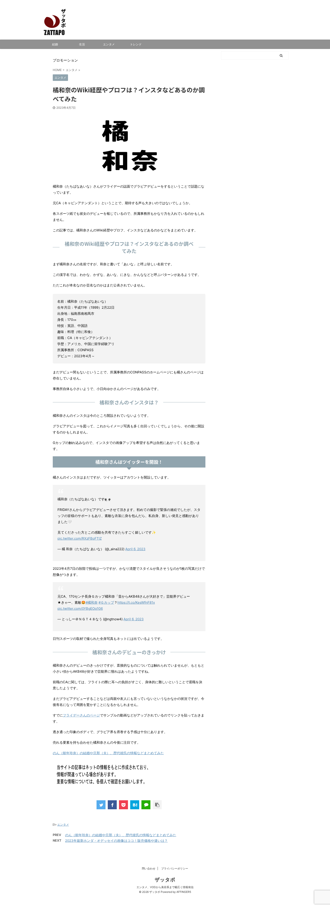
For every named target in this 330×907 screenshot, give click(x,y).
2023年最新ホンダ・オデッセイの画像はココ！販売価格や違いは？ (116, 840)
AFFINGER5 (183, 892)
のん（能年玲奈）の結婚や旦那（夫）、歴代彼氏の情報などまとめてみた (108, 753)
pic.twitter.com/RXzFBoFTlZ (79, 538)
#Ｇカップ (106, 602)
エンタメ (109, 44)
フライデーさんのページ (81, 715)
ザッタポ (165, 880)
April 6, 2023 (135, 549)
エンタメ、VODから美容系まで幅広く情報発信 (165, 887)
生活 (82, 44)
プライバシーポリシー (174, 868)
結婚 (55, 44)
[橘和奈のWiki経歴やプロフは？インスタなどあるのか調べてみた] (134, 804)
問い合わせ (148, 868)
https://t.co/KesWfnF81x (136, 602)
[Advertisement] (254, 233)
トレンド (136, 44)
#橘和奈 (92, 602)
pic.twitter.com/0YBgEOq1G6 (80, 608)
